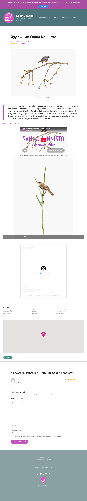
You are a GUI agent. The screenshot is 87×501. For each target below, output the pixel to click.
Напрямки (8, 357)
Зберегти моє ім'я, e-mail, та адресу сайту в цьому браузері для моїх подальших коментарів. (37, 436)
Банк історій (24, 15)
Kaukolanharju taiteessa (10, 310)
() (23, 43)
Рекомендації (65, 18)
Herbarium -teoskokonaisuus (64, 310)
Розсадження (43, 18)
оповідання (38, 459)
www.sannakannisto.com (11, 123)
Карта (75, 18)
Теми (54, 18)
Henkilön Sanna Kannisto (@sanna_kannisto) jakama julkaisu (43, 295)
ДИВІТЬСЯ (44, 6)
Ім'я (13, 426)
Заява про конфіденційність (43, 467)
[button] (81, 198)
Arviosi (13, 398)
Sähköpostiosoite (16, 432)
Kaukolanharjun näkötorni (37, 310)
